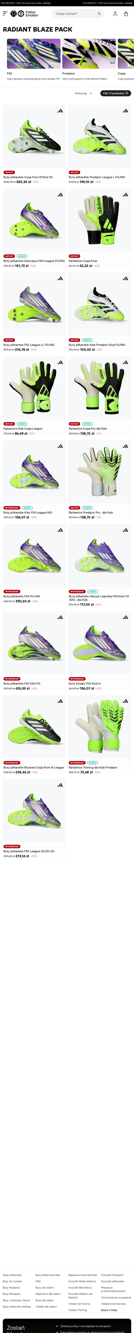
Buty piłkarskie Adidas (17, 1306)
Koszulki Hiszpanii (112, 1274)
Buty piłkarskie (12, 1274)
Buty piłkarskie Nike (48, 1274)
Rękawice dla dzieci (48, 1293)
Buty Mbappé (11, 1293)
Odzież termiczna (79, 1303)
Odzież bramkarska (113, 1303)
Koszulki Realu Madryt (82, 1281)
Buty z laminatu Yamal (16, 1300)
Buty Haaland (11, 1287)
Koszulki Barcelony (80, 1287)
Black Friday (109, 1310)
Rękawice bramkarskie (82, 1274)
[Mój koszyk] (126, 13)
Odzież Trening (77, 1310)
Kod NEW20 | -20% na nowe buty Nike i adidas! (98, 3)
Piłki (38, 1281)
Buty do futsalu (12, 1281)
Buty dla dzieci (45, 1287)
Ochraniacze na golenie (116, 1297)
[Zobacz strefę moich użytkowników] (115, 13)
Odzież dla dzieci (46, 1306)
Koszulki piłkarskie (112, 1281)
